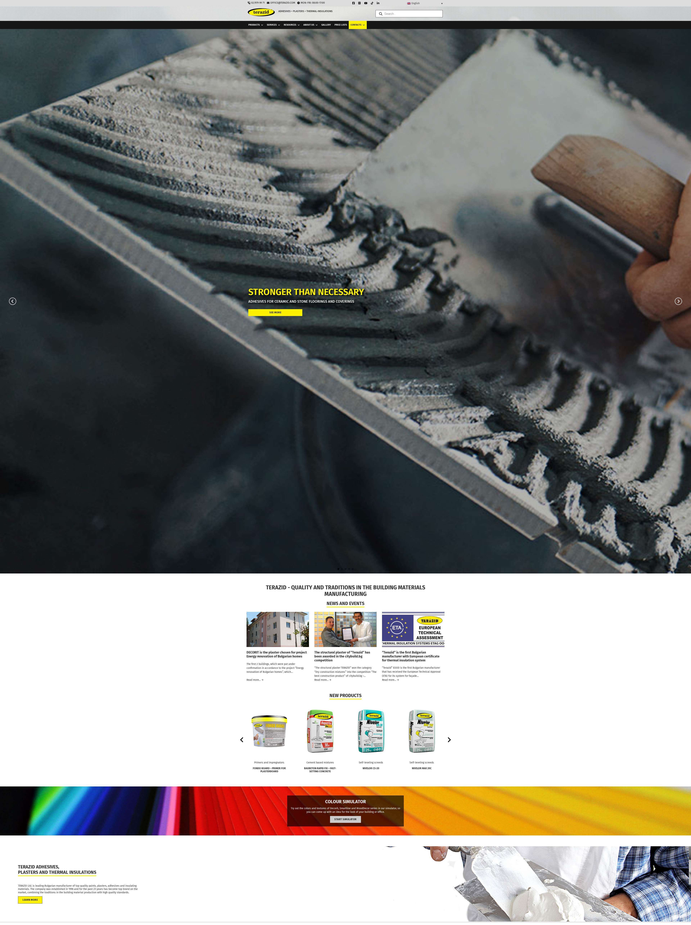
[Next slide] (678, 301)
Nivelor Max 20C (422, 768)
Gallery (326, 24)
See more (275, 312)
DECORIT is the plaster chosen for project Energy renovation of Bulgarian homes (277, 654)
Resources (290, 24)
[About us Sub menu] (316, 25)
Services (272, 24)
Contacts (356, 24)
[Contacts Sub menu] (364, 25)
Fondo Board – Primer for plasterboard (269, 770)
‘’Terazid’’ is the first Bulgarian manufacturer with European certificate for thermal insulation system (410, 656)
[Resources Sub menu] (298, 25)
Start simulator (345, 819)
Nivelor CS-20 (371, 768)
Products (254, 24)
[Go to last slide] (12, 301)
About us (308, 24)
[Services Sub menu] (279, 25)
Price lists (341, 24)
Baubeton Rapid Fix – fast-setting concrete (320, 770)
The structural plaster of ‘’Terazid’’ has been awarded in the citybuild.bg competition (342, 656)
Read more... (255, 679)
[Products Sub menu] (262, 25)
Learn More (30, 899)
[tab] (338, 569)
